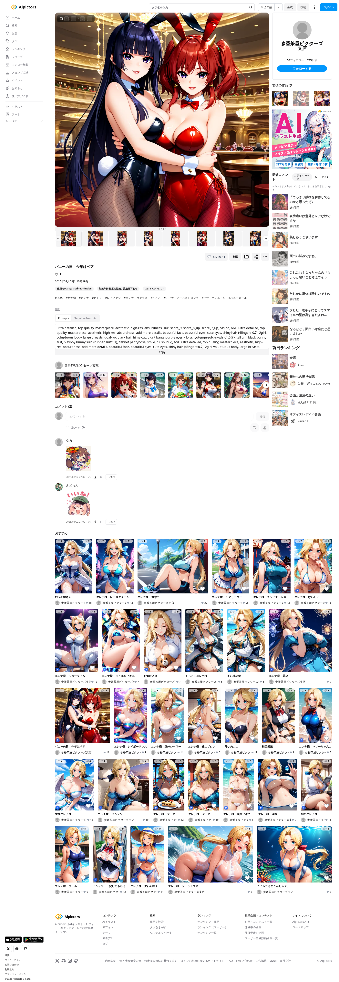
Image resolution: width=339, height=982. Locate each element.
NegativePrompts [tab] (85, 318)
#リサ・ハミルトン (213, 298)
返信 (112, 477)
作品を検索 (157, 922)
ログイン (328, 7)
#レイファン (113, 298)
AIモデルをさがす (161, 933)
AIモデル (107, 938)
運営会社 (285, 961)
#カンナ (84, 298)
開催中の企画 (253, 927)
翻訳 (57, 309)
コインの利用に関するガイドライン (202, 961)
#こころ (156, 298)
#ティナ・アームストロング (181, 298)
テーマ (106, 933)
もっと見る (320, 177)
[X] (57, 960)
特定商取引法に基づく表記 (160, 961)
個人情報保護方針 (130, 961)
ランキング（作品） (209, 922)
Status (273, 960)
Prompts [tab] (63, 318)
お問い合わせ (12, 964)
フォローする (302, 68)
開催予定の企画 (254, 933)
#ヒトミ (97, 298)
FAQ (230, 961)
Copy (162, 352)
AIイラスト (109, 922)
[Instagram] (69, 960)
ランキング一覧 (207, 933)
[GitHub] (76, 960)
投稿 (303, 7)
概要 (7, 955)
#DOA (59, 298)
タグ (105, 943)
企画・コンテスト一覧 (258, 922)
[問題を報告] (101, 477)
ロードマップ (300, 927)
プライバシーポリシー (16, 974)
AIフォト (107, 927)
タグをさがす (158, 927)
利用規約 (9, 969)
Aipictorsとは (300, 922)
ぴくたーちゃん (13, 960)
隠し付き (75, 427)
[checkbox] (67, 427)
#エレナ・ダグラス (136, 298)
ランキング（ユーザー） (212, 927)
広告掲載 (261, 961)
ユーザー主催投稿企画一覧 (261, 938)
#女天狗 (71, 298)
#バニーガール (238, 298)
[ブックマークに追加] (246, 257)
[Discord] (63, 960)
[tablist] (77, 318)
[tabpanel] (162, 339)
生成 (290, 7)
